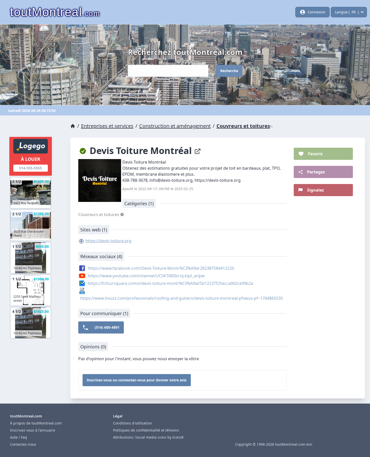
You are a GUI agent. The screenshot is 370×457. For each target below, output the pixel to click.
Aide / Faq (18, 437)
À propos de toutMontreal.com (36, 423)
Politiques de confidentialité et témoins (146, 430)
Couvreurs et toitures (243, 126)
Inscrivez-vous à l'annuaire (32, 430)
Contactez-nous (23, 444)
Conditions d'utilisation (132, 423)
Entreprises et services (107, 126)
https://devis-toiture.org (108, 240)
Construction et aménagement (175, 126)
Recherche (229, 70)
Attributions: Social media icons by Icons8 (148, 437)
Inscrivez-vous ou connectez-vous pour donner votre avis (137, 380)
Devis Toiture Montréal (140, 150)
